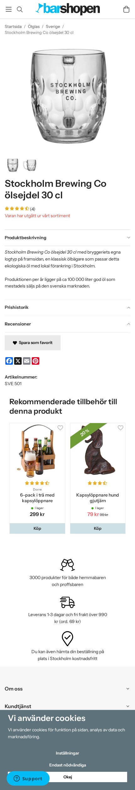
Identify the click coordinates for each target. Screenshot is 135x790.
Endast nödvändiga (67, 764)
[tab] (67, 237)
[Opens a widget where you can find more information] (28, 779)
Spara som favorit (34, 342)
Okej (67, 776)
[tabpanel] (67, 272)
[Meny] (8, 9)
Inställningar (67, 752)
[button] (37, 528)
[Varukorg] (126, 9)
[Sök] (19, 9)
